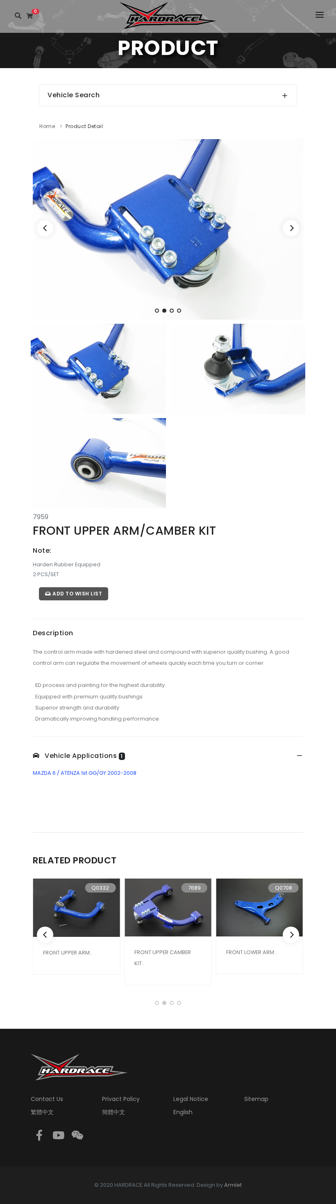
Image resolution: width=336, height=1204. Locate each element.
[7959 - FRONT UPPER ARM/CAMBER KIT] (168, 228)
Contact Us (47, 1099)
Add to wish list (76, 593)
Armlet (233, 1185)
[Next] (291, 228)
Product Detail (84, 126)
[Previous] (45, 228)
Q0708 (283, 888)
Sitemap (256, 1099)
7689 (194, 888)
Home (47, 126)
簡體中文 (113, 1112)
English (183, 1112)
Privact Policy (121, 1099)
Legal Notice (190, 1099)
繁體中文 (42, 1112)
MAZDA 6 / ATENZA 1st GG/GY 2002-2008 (84, 772)
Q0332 (100, 888)
